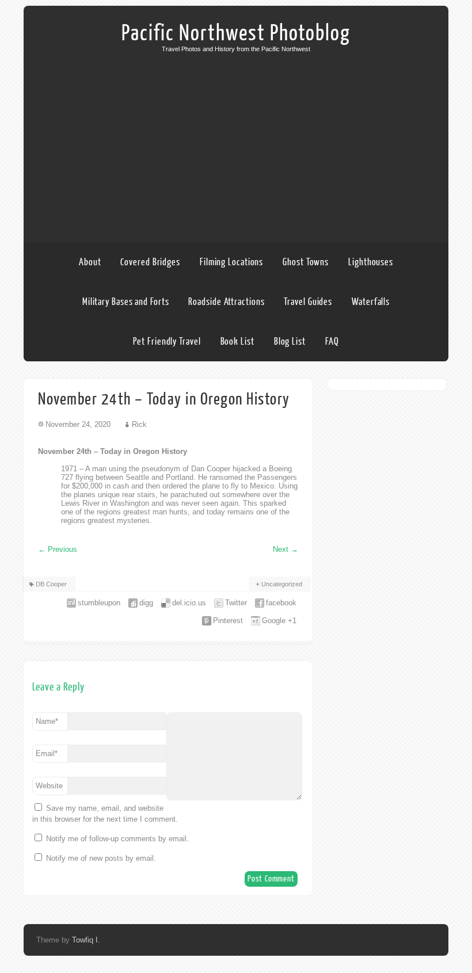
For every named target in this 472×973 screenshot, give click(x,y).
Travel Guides (308, 301)
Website (49, 785)
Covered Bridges (150, 262)
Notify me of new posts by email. (101, 858)
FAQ (332, 341)
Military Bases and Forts (125, 301)
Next (285, 549)
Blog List (290, 341)
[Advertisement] (236, 138)
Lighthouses (370, 262)
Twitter (236, 602)
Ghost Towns (306, 262)
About (90, 262)
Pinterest (228, 620)
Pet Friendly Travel (166, 341)
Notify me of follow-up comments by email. (117, 838)
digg (146, 602)
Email (47, 753)
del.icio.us (189, 602)
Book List (237, 341)
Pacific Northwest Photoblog (236, 33)
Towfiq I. (86, 940)
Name (47, 721)
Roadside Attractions (226, 301)
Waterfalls (371, 301)
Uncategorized (281, 584)
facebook (281, 602)
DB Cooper (51, 584)
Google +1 (279, 620)
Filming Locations (231, 262)
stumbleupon (99, 602)
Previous (57, 549)
